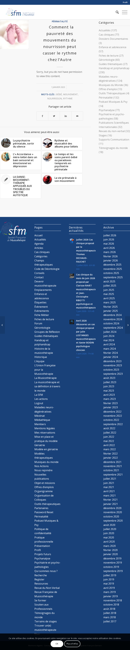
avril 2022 (109, 445)
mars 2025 (109, 302)
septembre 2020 (113, 520)
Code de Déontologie (46, 269)
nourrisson (54, 98)
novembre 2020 (112, 512)
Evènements (41, 311)
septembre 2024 (113, 327)
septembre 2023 (113, 374)
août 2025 (109, 281)
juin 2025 (108, 290)
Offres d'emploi (108, 89)
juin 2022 (108, 436)
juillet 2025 (109, 285)
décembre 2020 (112, 508)
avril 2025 (109, 298)
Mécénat (39, 415)
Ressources (41, 583)
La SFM (38, 395)
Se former (40, 600)
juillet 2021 (109, 478)
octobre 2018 (111, 604)
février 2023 (110, 403)
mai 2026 (108, 243)
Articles (38, 248)
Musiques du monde (46, 462)
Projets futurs (42, 554)
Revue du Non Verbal (47, 588)
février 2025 (110, 306)
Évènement (41, 306)
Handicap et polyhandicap (114, 68)
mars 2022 (109, 449)
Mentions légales (44, 428)
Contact (39, 277)
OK (56, 643)
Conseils (39, 273)
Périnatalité (60, 21)
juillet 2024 (109, 332)
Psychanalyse (107, 110)
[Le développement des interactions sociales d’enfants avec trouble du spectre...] (2, 325)
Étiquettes (40, 302)
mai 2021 (108, 487)
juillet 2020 (109, 529)
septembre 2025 (113, 277)
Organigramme (43, 491)
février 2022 (110, 453)
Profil (125, 2)
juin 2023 (108, 386)
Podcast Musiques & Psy (113, 101)
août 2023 (109, 378)
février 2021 (110, 499)
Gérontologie (107, 60)
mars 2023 (109, 399)
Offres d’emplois (44, 487)
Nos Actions (41, 466)
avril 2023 (109, 395)
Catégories (40, 256)
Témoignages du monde (113, 148)
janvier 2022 (110, 457)
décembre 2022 (112, 411)
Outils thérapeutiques (47, 504)
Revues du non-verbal (112, 131)
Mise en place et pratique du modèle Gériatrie (46, 441)
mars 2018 (109, 617)
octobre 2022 (111, 420)
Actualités (104, 30)
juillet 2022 (109, 432)
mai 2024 (108, 340)
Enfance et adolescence (112, 47)
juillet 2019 (109, 575)
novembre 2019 (112, 562)
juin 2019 (108, 579)
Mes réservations (44, 432)
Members (40, 424)
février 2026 (110, 256)
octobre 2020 (111, 516)
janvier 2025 (110, 311)
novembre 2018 (112, 600)
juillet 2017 (109, 621)
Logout (38, 403)
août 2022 (109, 428)
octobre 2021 (111, 470)
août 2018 (109, 609)
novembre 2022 (112, 415)
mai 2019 (108, 583)
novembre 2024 (112, 319)
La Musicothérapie (45, 378)
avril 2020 (109, 541)
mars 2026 (109, 252)
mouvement (70, 94)
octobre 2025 (111, 273)
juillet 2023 (109, 382)
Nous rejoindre (43, 470)
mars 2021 (109, 495)
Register (39, 579)
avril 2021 (109, 491)
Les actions (41, 399)
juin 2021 (108, 483)
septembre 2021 (113, 474)
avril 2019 (109, 588)
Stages (103, 135)
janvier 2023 (110, 407)
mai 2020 (108, 537)
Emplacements (43, 290)
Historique (40, 357)
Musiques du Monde (111, 85)
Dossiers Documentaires (113, 39)
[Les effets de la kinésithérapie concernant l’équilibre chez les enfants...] (127, 325)
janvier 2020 (110, 554)
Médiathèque (42, 420)
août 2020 (109, 525)
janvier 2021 (110, 504)
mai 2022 (108, 441)
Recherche (40, 575)
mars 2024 (109, 348)
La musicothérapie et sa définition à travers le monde (47, 386)
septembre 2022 (113, 424)
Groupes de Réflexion (47, 332)
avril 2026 (109, 248)
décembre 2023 (112, 361)
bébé (59, 94)
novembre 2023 (112, 365)
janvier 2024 (110, 357)
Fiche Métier (41, 315)
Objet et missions (44, 483)
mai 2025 (108, 294)
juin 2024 (108, 336)
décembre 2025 (112, 264)
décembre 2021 (112, 462)
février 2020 (110, 550)
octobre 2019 (111, 567)
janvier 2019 (110, 596)
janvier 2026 (110, 260)
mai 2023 (108, 390)
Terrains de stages (45, 621)
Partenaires (41, 508)
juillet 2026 (109, 235)
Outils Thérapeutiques (112, 93)
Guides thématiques (110, 64)
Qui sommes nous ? (46, 571)
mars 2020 (109, 546)
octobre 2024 (111, 323)
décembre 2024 (112, 315)
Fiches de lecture (108, 55)
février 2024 (110, 353)
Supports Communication (114, 139)
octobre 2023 (111, 369)
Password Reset (43, 512)
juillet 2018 (109, 613)
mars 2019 (109, 592)
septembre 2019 (113, 571)
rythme (67, 98)
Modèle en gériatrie (46, 449)
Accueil (38, 235)
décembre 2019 (112, 558)
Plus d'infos (72, 643)
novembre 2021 (112, 466)
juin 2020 (108, 533)
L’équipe (39, 361)
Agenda (38, 243)
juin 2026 (108, 239)
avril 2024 (109, 344)
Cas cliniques (106, 34)
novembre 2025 (112, 269)
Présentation (42, 546)
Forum (38, 323)
